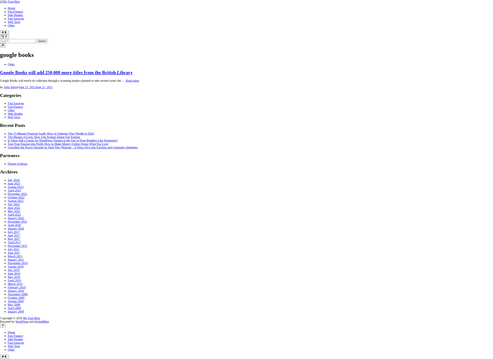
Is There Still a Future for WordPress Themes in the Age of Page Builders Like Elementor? (63, 140)
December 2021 (17, 221)
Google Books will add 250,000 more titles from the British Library (66, 72)
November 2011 (17, 245)
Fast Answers (16, 18)
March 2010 (15, 284)
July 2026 (14, 180)
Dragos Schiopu (17, 163)
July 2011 (13, 249)
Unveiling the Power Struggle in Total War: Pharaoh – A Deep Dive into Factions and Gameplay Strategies (73, 147)
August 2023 (15, 187)
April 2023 (14, 190)
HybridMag (41, 321)
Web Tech (14, 22)
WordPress (22, 321)
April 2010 (14, 280)
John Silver (11, 87)
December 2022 (17, 194)
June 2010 (14, 273)
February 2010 (17, 287)
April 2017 (14, 242)
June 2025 (14, 183)
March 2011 (15, 256)
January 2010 (16, 290)
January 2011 (16, 259)
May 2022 (14, 211)
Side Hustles (15, 15)
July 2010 (14, 270)
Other (11, 25)
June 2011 (14, 252)
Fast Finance (15, 11)
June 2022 (14, 207)
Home (11, 8)
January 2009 (16, 311)
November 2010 (18, 263)
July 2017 (14, 232)
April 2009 (14, 308)
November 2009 (18, 294)
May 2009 (14, 304)
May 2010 (14, 277)
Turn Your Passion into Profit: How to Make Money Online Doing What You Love (58, 144)
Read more (132, 80)
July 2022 (14, 204)
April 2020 (14, 225)
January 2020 (16, 228)
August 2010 (15, 266)
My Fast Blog (31, 318)
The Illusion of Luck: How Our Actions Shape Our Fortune (44, 137)
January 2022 (16, 218)
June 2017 (14, 235)
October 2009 (16, 297)
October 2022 (16, 197)
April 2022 (14, 214)
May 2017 (14, 239)
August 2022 (15, 200)
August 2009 (15, 301)
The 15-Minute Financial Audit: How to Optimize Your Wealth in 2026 (51, 133)
